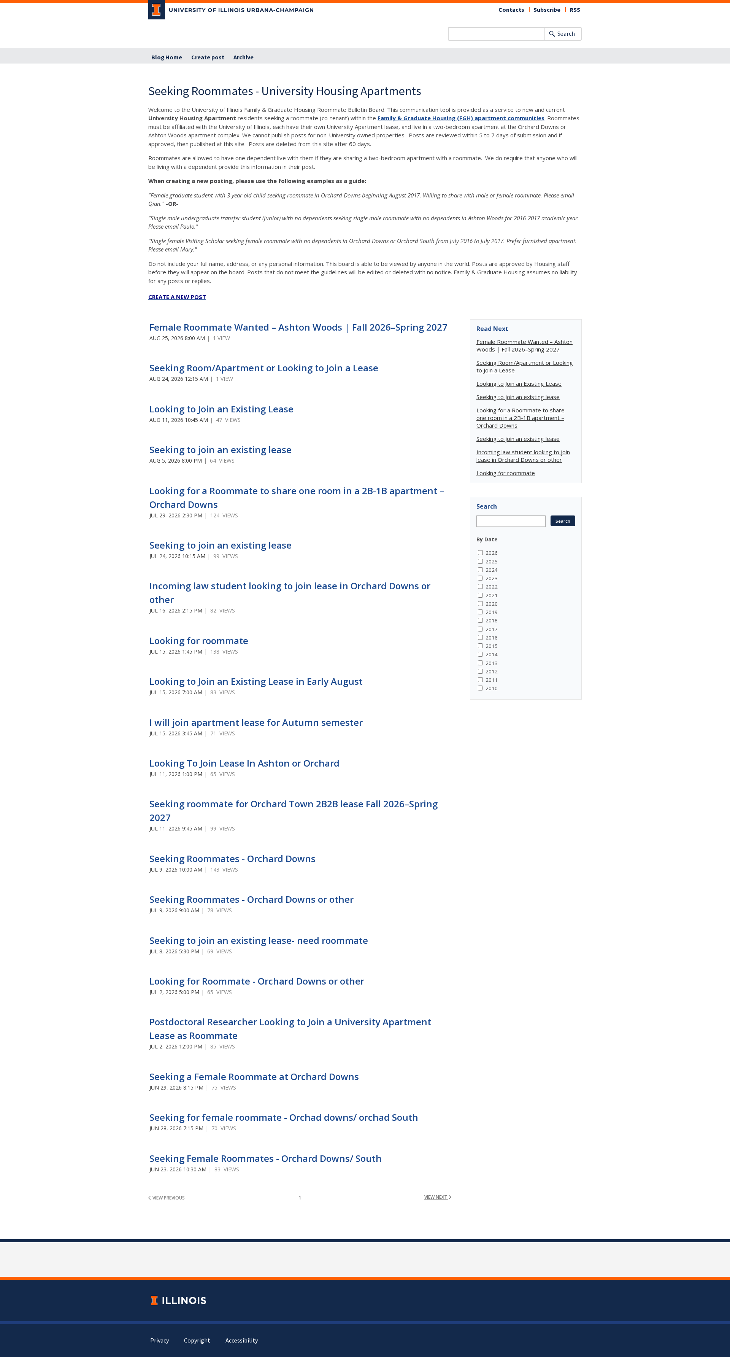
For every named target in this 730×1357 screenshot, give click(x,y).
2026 (492, 552)
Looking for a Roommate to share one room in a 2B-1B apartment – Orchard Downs (520, 417)
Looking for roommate (198, 640)
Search (566, 34)
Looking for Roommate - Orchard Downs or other (256, 981)
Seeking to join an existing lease (220, 449)
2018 (492, 620)
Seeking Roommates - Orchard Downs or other (251, 899)
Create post (207, 57)
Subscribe (546, 10)
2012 (492, 671)
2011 (492, 679)
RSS (575, 10)
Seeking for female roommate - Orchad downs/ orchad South (283, 1117)
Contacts (511, 10)
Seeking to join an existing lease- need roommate (258, 940)
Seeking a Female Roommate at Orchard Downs (254, 1076)
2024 (492, 569)
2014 (492, 654)
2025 (492, 561)
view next (436, 1197)
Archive (243, 57)
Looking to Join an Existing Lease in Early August (256, 681)
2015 (492, 646)
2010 (492, 688)
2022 (492, 586)
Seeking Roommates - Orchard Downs (232, 858)
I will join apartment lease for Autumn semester (256, 722)
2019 (492, 612)
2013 (492, 663)
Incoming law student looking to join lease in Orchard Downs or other (523, 455)
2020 (492, 603)
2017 (492, 629)
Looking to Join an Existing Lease (221, 408)
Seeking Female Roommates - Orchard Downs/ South (265, 1158)
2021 (492, 595)
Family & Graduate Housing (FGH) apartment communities (461, 118)
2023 (492, 578)
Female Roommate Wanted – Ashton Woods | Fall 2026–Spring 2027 (298, 327)
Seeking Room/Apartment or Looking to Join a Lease (263, 367)
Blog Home (166, 57)
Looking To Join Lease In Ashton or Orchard (244, 763)
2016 (492, 637)
